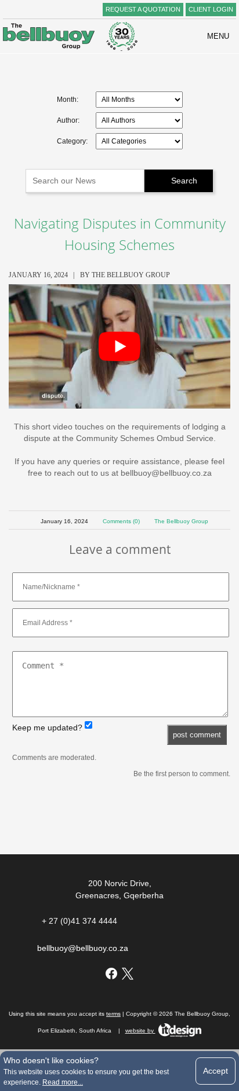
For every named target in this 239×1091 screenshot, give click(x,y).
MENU (214, 36)
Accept (215, 1070)
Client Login (211, 9)
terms (113, 1014)
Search (178, 180)
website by (140, 1030)
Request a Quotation (143, 9)
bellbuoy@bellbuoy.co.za (82, 948)
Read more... (62, 1082)
